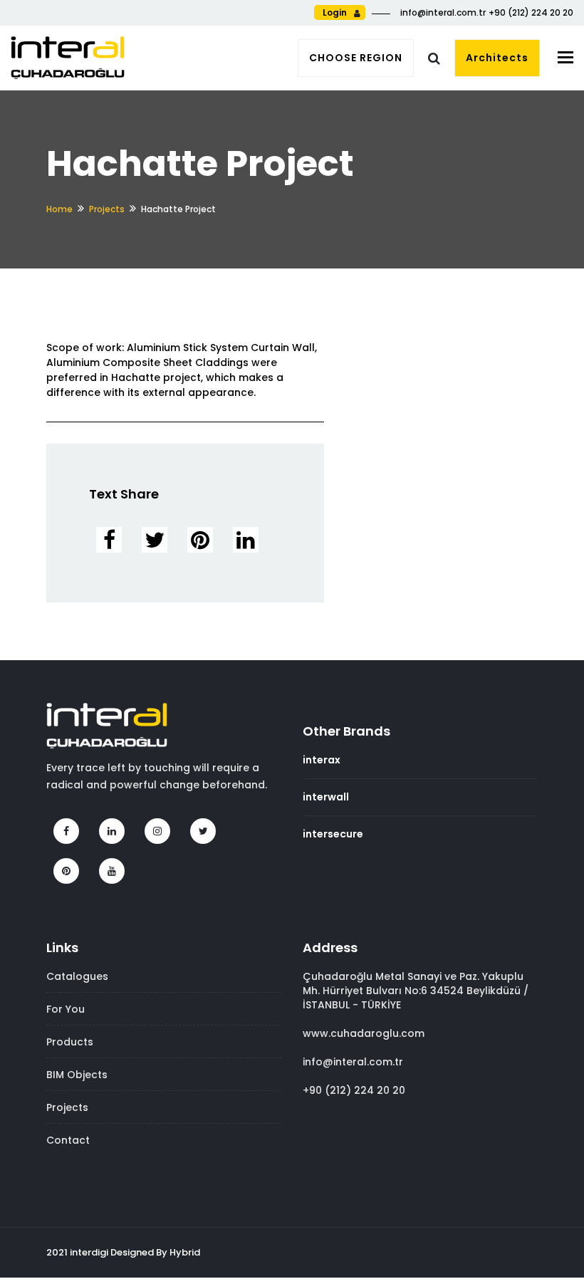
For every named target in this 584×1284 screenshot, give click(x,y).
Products (69, 1042)
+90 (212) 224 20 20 (354, 1090)
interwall (326, 797)
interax (321, 760)
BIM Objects (77, 1075)
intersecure (333, 834)
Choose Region (355, 58)
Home (59, 209)
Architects (497, 58)
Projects (107, 209)
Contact (68, 1140)
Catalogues (77, 976)
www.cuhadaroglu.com (363, 1033)
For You (65, 1009)
